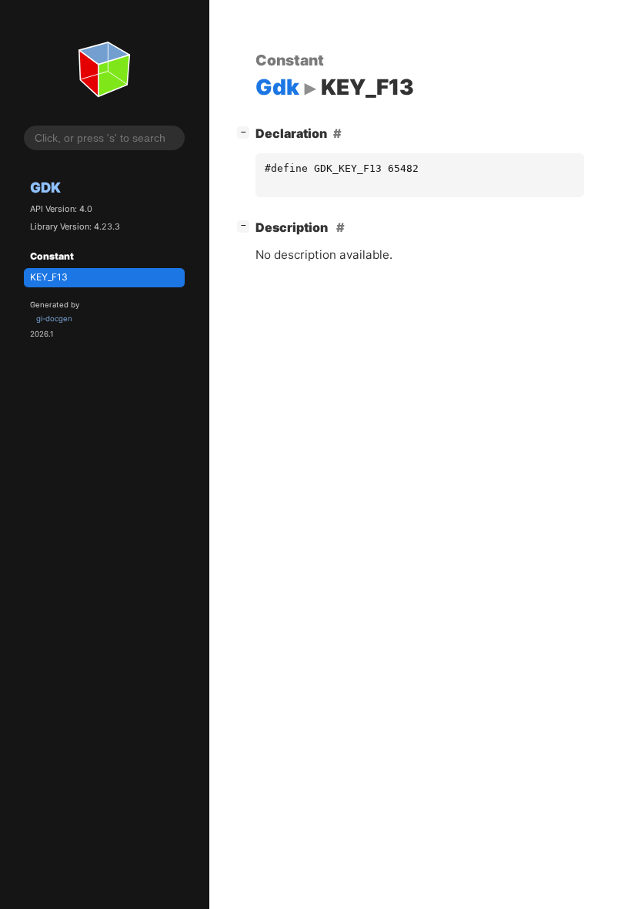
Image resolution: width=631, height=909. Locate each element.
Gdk (45, 187)
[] (246, 131)
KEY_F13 (49, 277)
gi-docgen (54, 318)
